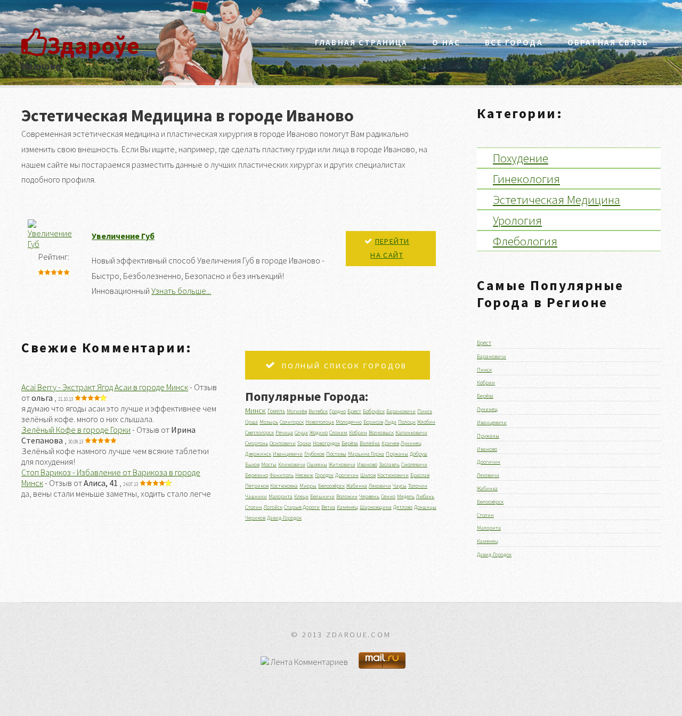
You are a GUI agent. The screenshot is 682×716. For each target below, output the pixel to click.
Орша (251, 421)
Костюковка (284, 485)
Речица (284, 432)
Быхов (252, 464)
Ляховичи (380, 485)
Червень (369, 496)
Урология (517, 220)
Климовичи (291, 464)
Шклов (368, 475)
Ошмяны (317, 464)
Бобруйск (374, 411)
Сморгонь (256, 443)
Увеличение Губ (123, 236)
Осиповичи (283, 443)
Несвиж (304, 475)
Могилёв (297, 411)
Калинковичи (411, 432)
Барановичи (401, 411)
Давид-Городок (284, 517)
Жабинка (356, 485)
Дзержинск (258, 453)
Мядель (406, 496)
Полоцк (407, 421)
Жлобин (426, 421)
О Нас (446, 42)
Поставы (336, 453)
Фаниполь (282, 475)
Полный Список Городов (344, 366)
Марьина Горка (366, 453)
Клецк (301, 496)
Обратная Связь (607, 42)
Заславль (389, 464)
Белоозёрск (331, 485)
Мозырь (268, 421)
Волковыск (381, 432)
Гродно (337, 411)
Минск (255, 410)
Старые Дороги (302, 507)
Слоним (338, 432)
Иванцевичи (288, 453)
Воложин (347, 496)
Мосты (269, 464)
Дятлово (402, 507)
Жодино (319, 432)
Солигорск (292, 421)
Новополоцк (319, 421)
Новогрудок (326, 443)
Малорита (281, 496)
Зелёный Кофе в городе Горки (76, 429)
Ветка (328, 507)
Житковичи (342, 464)
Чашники (256, 496)
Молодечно (349, 421)
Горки (304, 443)
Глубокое (314, 453)
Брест (354, 411)
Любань (425, 496)
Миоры (307, 485)
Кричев (390, 443)
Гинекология (526, 178)
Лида (390, 421)
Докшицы (425, 507)
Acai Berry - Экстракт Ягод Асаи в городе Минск (104, 387)
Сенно (388, 496)
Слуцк (301, 432)
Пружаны (397, 453)
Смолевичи (414, 464)
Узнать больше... (181, 290)
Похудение (520, 158)
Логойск (273, 507)
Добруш (418, 453)
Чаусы (400, 485)
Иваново (367, 464)
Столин (253, 507)
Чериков (255, 517)
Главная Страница (361, 42)
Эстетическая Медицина (556, 199)
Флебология (525, 241)
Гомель (276, 411)
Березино (256, 475)
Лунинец (411, 443)
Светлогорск (259, 432)
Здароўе (93, 45)
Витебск (318, 411)
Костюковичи (393, 475)
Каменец (347, 507)
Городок (324, 475)
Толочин (417, 485)
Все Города (514, 42)
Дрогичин (347, 475)
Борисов (373, 421)
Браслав (419, 475)
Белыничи (322, 496)
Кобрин (358, 432)
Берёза (350, 443)
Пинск (424, 411)
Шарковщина (376, 507)
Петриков (257, 485)
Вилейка (370, 443)
